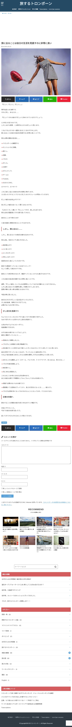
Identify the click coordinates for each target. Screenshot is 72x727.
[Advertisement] (36, 28)
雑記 (5, 675)
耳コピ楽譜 (35, 9)
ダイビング (7, 636)
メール (4, 474)
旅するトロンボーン (36, 4)
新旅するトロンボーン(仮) (11, 620)
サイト (3, 481)
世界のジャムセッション (24, 9)
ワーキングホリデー (9, 669)
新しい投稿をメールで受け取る (12, 492)
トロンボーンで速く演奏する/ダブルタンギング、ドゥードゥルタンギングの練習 (27, 693)
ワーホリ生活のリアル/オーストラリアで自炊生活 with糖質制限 (21, 704)
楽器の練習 (7, 653)
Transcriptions (43, 9)
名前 (3, 466)
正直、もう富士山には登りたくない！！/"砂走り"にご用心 (20, 700)
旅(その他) (6, 664)
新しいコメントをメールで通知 (12, 488)
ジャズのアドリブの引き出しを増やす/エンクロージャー (19, 697)
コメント (4, 445)
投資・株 (6, 614)
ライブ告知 (6, 631)
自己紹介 (14, 9)
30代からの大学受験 (9, 642)
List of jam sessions (54, 9)
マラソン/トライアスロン (11, 625)
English (5, 680)
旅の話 (4, 422)
